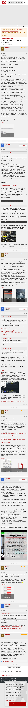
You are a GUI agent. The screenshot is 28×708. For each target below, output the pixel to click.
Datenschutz (20, 680)
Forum (2, 26)
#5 (26, 416)
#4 (26, 313)
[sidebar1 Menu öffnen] (25, 2)
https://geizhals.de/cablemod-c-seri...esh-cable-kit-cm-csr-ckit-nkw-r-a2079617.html (13, 402)
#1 (26, 53)
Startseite (3, 681)
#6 (26, 484)
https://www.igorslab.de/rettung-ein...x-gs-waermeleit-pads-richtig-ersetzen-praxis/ (11, 627)
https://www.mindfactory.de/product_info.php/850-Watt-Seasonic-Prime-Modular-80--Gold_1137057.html (13, 441)
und (8, 661)
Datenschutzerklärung (11, 700)
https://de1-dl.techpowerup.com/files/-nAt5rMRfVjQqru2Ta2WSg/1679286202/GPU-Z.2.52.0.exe (12, 332)
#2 (26, 149)
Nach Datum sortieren (8, 141)
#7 (26, 572)
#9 (26, 640)
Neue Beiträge (10, 26)
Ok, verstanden (17, 704)
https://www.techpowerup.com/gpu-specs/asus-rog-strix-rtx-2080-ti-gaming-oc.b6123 (14, 434)
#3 (26, 259)
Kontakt (3, 680)
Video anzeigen (16, 556)
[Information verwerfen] (25, 29)
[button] (5, 26)
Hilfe (25, 680)
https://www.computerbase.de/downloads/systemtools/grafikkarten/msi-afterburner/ (14, 184)
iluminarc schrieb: (5, 152)
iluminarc (4, 44)
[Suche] (9, 2)
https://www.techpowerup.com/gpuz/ (13, 181)
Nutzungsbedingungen (11, 680)
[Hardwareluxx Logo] (4, 2)
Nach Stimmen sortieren (19, 141)
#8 (26, 610)
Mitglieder (17, 26)
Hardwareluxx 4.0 (6, 678)
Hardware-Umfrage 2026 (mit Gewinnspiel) (12, 30)
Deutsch (14, 678)
